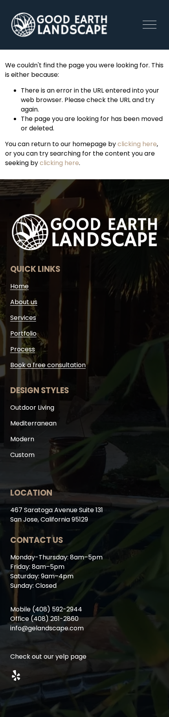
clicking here (137, 144)
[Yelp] (15, 675)
